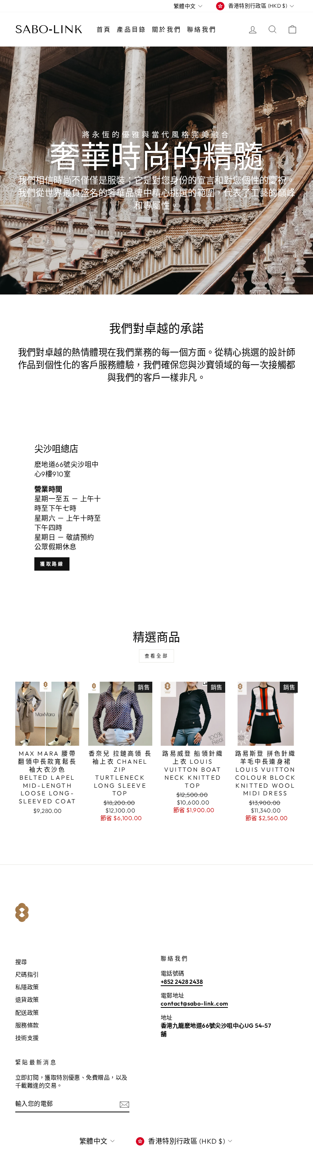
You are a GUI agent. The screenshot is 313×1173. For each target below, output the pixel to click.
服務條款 (27, 1025)
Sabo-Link (48, 29)
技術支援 (27, 1037)
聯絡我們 (201, 29)
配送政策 (27, 1012)
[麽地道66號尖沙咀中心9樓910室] (156, 507)
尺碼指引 (27, 974)
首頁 (104, 29)
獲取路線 (52, 564)
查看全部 (156, 656)
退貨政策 (27, 999)
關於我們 (166, 29)
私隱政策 (27, 987)
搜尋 (21, 961)
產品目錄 (131, 29)
